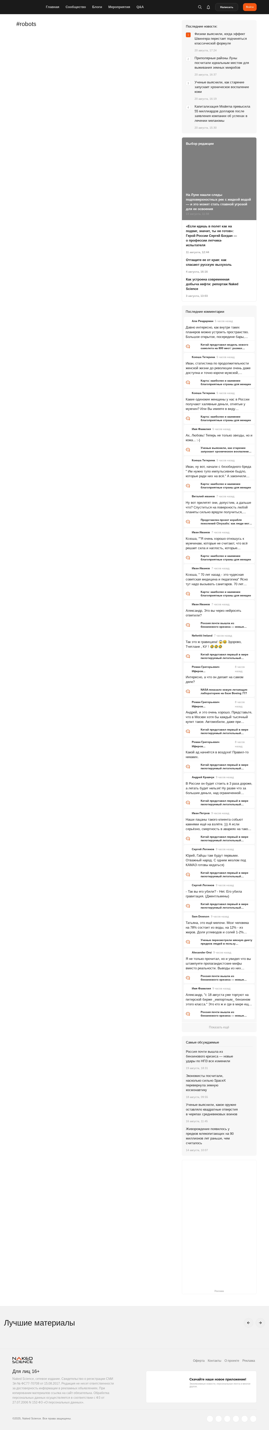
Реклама (248, 1360)
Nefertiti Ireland (202, 635)
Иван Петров (201, 813)
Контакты (214, 1360)
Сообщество (76, 7)
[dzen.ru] (236, 1418)
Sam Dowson (200, 916)
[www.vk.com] (218, 1418)
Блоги (97, 7)
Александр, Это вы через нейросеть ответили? (213, 613)
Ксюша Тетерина (203, 357)
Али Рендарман (202, 321)
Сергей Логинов (203, 849)
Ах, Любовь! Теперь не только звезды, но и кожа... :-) (219, 438)
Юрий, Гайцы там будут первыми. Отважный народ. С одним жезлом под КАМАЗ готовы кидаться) (216, 860)
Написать (226, 7)
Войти (250, 6)
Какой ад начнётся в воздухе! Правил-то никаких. (217, 754)
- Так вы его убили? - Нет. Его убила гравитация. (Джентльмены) (214, 894)
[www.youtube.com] (227, 1418)
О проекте (231, 1360)
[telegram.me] (244, 1418)
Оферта (199, 1360)
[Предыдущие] (248, 1323)
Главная (52, 7)
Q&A (140, 7)
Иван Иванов (201, 532)
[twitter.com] (210, 1418)
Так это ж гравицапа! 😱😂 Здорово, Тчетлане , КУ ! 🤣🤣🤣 (214, 644)
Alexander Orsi (202, 952)
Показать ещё (219, 1027)
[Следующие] (260, 1323)
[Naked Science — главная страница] (28, 7)
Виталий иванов (203, 496)
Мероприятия (119, 7)
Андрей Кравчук (203, 777)
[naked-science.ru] (253, 1418)
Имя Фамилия (201, 429)
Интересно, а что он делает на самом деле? (214, 679)
